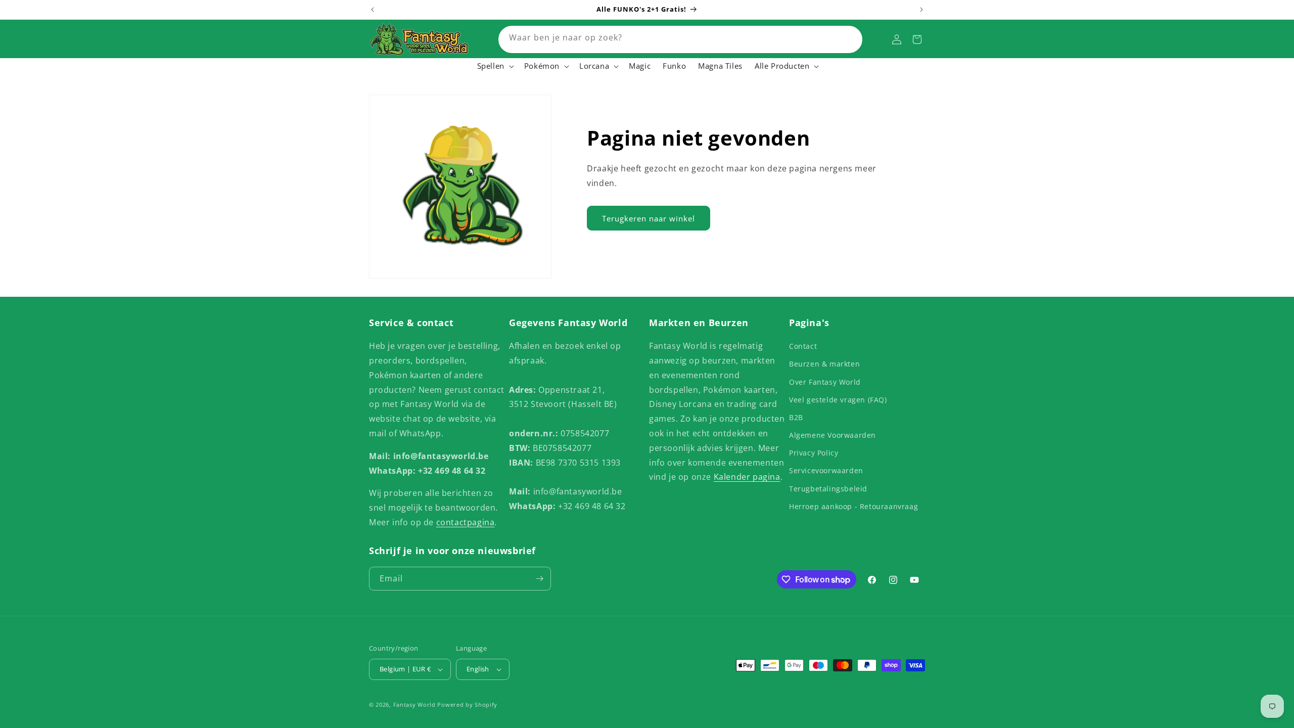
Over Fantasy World (825, 382)
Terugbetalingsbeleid (828, 488)
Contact (803, 346)
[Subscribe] (539, 578)
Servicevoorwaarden (826, 470)
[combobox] (680, 39)
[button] (494, 66)
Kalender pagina (747, 476)
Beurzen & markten (824, 364)
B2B (796, 417)
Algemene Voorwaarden (832, 435)
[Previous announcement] (372, 9)
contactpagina (465, 522)
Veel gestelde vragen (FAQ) (838, 399)
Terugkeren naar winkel (648, 218)
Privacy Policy (813, 453)
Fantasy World (414, 704)
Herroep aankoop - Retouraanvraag (853, 506)
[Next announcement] (921, 9)
